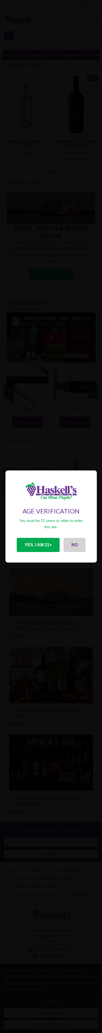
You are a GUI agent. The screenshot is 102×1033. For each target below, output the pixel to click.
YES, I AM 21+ (38, 545)
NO (74, 545)
